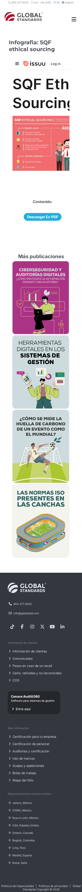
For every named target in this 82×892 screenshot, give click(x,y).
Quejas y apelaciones (28, 766)
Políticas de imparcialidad (17, 886)
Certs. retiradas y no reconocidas (37, 673)
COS (15, 680)
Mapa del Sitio (22, 780)
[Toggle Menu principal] (74, 19)
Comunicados (22, 658)
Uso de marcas (23, 758)
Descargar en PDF (42, 217)
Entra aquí (33, 702)
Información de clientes (29, 651)
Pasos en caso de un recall (32, 666)
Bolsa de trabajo (24, 773)
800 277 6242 (19, 2)
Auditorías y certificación (30, 751)
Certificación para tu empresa (34, 736)
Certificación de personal (30, 744)
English (69, 2)
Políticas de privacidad (53, 886)
